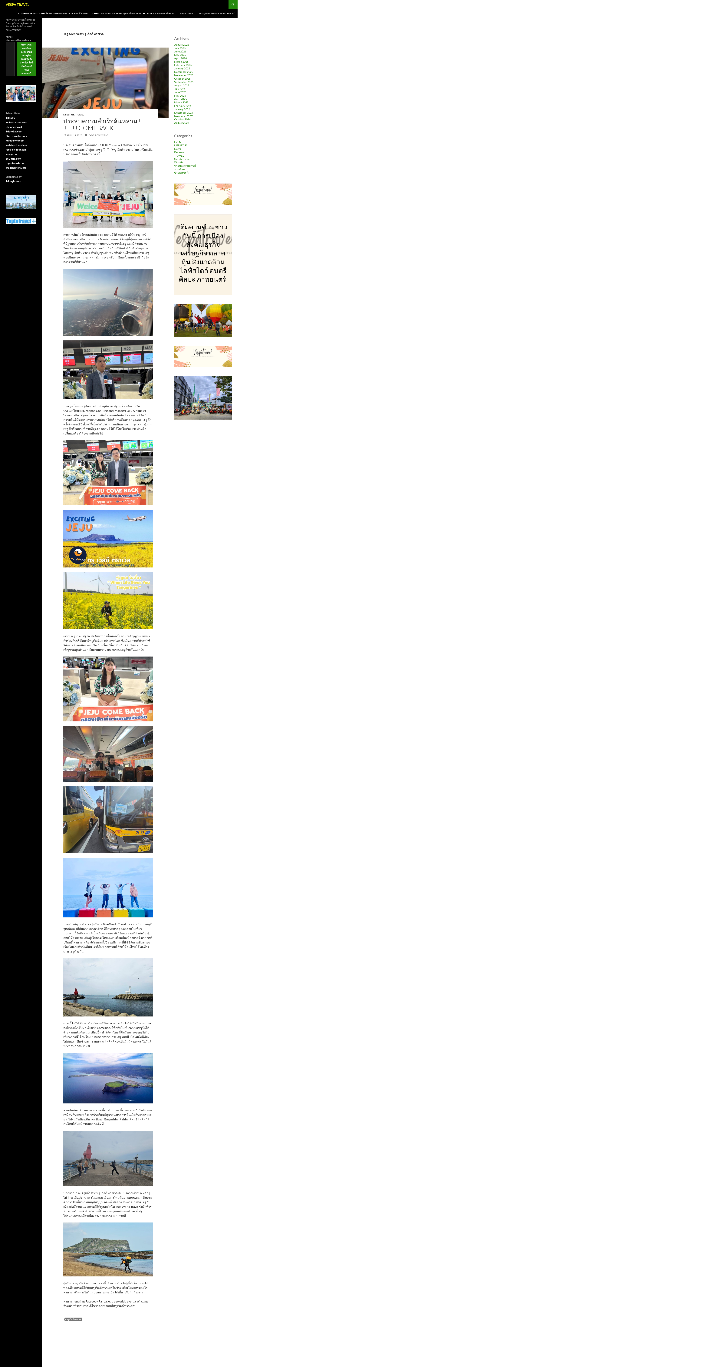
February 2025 (183, 105)
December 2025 (183, 71)
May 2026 (180, 54)
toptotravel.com (15, 163)
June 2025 (180, 92)
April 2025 (180, 99)
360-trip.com (13, 158)
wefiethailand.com (16, 122)
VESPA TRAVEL (17, 4)
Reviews (179, 152)
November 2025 (183, 75)
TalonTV (10, 117)
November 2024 (183, 116)
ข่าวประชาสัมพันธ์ (185, 165)
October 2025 (182, 78)
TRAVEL (79, 114)
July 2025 (180, 88)
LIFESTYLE (68, 114)
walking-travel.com (17, 145)
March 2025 (181, 102)
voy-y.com (12, 154)
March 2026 (181, 61)
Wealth (178, 162)
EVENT (178, 142)
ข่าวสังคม (180, 169)
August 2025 (181, 85)
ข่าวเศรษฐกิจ (181, 172)
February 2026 (183, 65)
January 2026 (182, 68)
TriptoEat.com (14, 131)
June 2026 (180, 51)
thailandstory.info (16, 167)
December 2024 (183, 112)
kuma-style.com (15, 140)
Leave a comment (98, 135)
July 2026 (180, 48)
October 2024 (182, 119)
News (177, 148)
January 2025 (182, 109)
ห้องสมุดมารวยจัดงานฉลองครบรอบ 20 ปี (217, 13)
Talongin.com (13, 181)
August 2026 (181, 44)
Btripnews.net (14, 126)
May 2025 (180, 95)
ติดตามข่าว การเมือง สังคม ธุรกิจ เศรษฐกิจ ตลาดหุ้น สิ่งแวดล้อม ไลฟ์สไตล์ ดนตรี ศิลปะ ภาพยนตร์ (26, 59)
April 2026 (180, 58)
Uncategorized (182, 159)
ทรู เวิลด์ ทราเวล (74, 1319)
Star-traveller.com (16, 136)
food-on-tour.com (16, 149)
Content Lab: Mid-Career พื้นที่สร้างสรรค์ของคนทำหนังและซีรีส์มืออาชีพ (52, 13)
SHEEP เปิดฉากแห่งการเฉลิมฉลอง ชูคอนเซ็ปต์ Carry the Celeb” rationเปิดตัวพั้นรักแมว (133, 13)
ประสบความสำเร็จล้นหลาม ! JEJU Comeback (102, 124)
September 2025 (183, 82)
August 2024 (181, 122)
